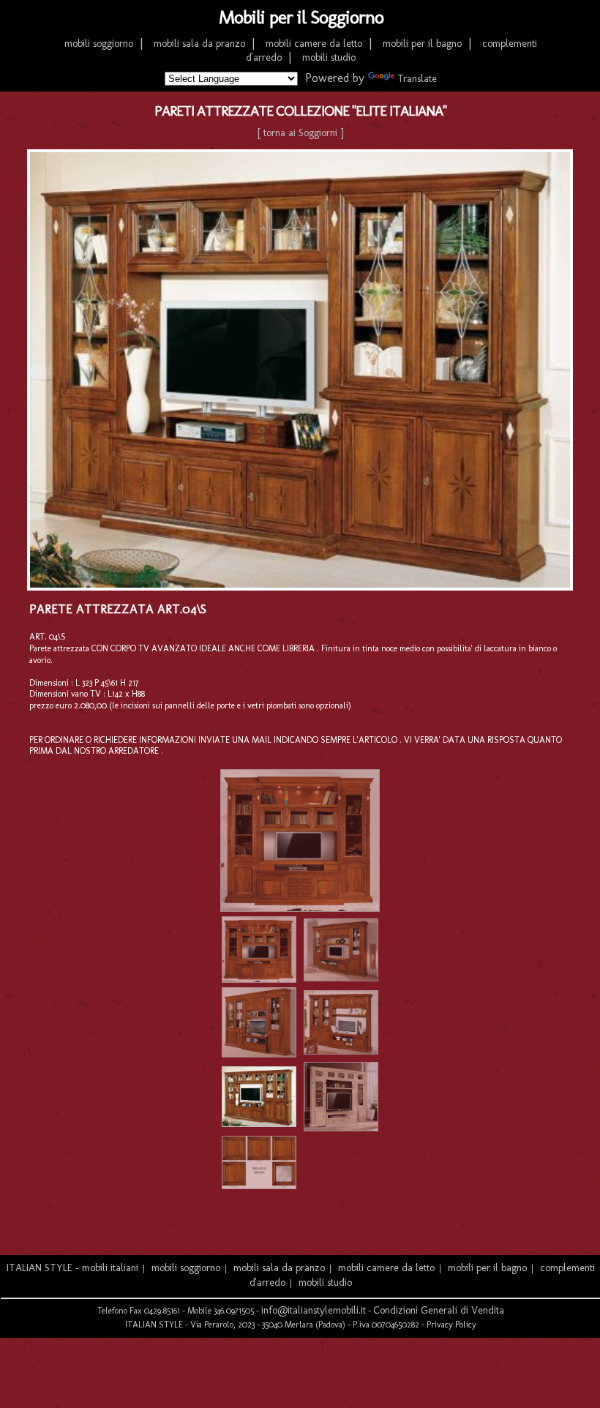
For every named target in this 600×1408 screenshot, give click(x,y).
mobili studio (329, 57)
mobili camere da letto (314, 43)
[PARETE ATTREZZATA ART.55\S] (259, 1054)
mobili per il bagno (422, 43)
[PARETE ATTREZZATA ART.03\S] (341, 1051)
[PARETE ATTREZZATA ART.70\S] (259, 979)
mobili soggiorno (98, 43)
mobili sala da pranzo (199, 43)
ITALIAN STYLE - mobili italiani (72, 1268)
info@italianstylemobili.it (313, 1310)
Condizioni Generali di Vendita (438, 1310)
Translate (417, 78)
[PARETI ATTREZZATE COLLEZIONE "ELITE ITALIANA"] (300, 908)
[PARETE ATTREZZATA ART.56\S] (341, 978)
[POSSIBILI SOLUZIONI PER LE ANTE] (259, 1186)
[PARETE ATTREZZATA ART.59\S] (341, 1128)
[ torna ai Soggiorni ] (300, 133)
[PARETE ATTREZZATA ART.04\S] (259, 1123)
